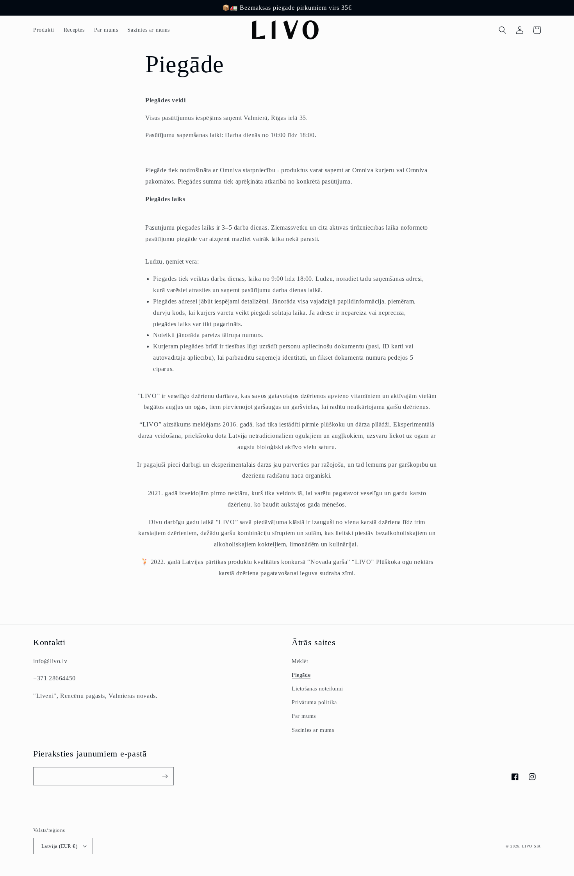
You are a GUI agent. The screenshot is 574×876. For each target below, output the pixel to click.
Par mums (304, 716)
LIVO (527, 846)
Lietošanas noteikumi (317, 689)
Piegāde (301, 675)
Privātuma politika (314, 702)
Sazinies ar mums (313, 730)
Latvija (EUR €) (59, 846)
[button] (502, 30)
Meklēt (300, 661)
